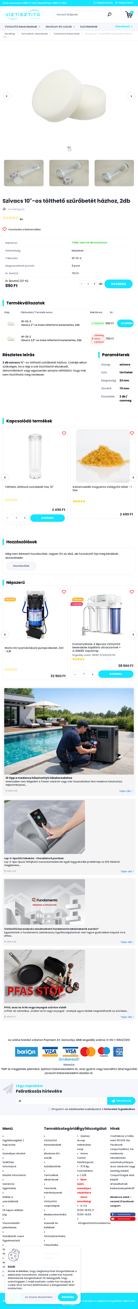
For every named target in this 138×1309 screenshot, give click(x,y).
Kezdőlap (10, 33)
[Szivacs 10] (24, 173)
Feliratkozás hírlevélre (39, 1091)
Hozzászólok (21, 566)
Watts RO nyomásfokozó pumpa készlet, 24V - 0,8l (34, 649)
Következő (122, 26)
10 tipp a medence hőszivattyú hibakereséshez (39, 778)
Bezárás (68, 1297)
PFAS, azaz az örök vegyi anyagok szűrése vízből (35, 1007)
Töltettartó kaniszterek (66, 33)
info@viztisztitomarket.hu (94, 1223)
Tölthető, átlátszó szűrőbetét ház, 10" (29, 487)
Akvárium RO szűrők (59, 26)
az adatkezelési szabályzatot (83, 1109)
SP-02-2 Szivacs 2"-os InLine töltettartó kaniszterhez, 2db (50, 323)
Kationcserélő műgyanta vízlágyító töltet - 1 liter (102, 488)
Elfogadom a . (93, 1109)
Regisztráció (126, 2)
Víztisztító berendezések (21, 26)
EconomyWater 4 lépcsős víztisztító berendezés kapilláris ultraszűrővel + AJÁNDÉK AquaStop (96, 647)
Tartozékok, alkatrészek (34, 33)
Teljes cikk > (125, 791)
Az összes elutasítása (38, 1297)
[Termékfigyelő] (69, 209)
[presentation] (7, 96)
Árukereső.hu (69, 1064)
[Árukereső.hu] (69, 1060)
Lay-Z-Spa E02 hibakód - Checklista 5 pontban (34, 858)
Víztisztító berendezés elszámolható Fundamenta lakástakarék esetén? (51, 929)
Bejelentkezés (105, 2)
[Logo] (23, 14)
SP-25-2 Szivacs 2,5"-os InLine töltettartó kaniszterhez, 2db (51, 338)
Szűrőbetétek (88, 26)
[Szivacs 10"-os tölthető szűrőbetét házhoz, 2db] (69, 96)
